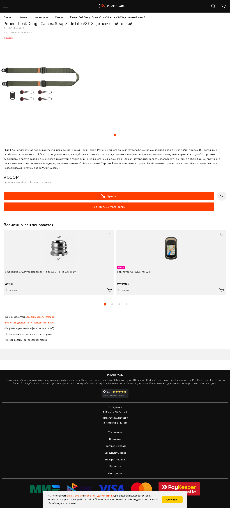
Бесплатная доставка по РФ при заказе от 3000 (29, 322)
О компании (115, 432)
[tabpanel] (59, 262)
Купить (111, 196)
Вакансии (115, 466)
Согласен (172, 499)
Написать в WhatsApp (115, 418)
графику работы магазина (40, 317)
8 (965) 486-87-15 (115, 422)
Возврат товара (115, 459)
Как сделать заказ (115, 452)
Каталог (24, 17)
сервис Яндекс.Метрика (99, 495)
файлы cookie (74, 495)
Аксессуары (41, 17)
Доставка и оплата (115, 445)
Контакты (115, 439)
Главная (8, 17)
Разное (59, 17)
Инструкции (115, 473)
